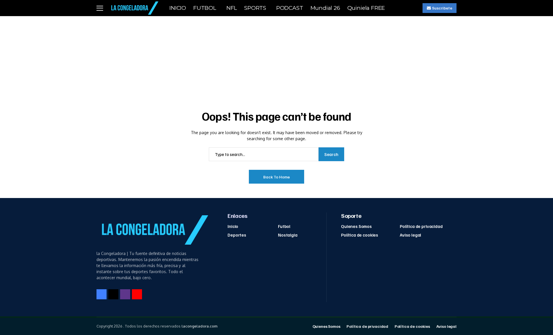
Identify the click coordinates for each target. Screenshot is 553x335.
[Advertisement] (276, 59)
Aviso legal (410, 234)
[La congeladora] (133, 7)
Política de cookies (359, 234)
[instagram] (125, 294)
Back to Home (276, 176)
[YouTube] (137, 294)
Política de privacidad (421, 226)
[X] (113, 294)
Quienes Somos (356, 226)
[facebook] (101, 294)
